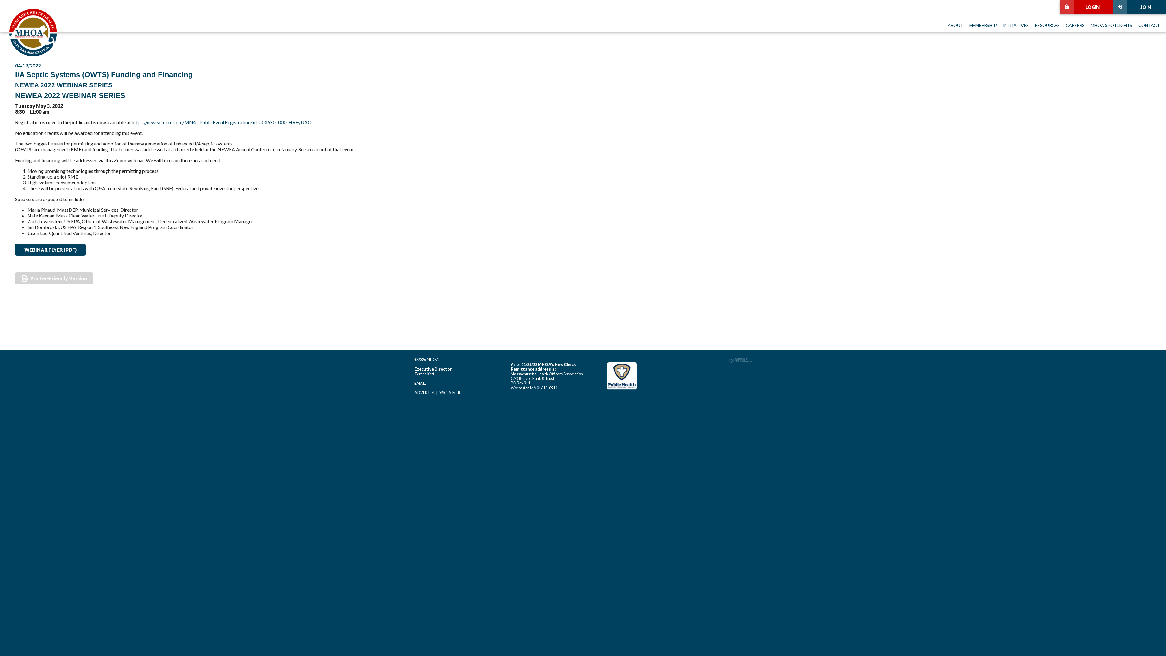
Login (1093, 7)
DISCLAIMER (449, 392)
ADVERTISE (424, 392)
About (955, 25)
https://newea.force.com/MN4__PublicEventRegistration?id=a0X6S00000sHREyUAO (222, 122)
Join (1145, 7)
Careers (1075, 25)
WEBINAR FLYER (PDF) (50, 250)
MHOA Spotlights (1111, 25)
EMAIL (420, 383)
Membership (983, 25)
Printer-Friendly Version (58, 278)
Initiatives (1016, 25)
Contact (1149, 25)
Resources (1047, 25)
